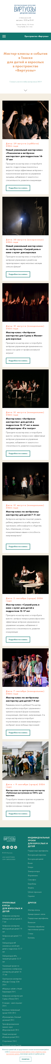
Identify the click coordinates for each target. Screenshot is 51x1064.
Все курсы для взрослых (37, 855)
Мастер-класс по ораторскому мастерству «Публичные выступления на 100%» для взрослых (25, 793)
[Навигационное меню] (4, 36)
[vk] (3, 847)
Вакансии (31, 922)
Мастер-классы (34, 910)
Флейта (31, 888)
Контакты (31, 937)
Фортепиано (33, 875)
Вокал (30, 863)
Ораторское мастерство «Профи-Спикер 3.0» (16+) (12, 981)
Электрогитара (34, 871)
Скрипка (31, 896)
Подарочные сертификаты (38, 850)
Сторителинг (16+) (9, 1041)
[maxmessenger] (15, 847)
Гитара (30, 867)
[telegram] (7, 847)
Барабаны (32, 884)
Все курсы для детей (35, 859)
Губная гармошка (35, 892)
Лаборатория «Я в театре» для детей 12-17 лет (11, 959)
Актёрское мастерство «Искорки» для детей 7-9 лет (12, 928)
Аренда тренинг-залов (36, 914)
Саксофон (32, 879)
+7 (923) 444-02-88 (25, 18)
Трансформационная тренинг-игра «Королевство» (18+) (10, 1027)
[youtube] (11, 847)
